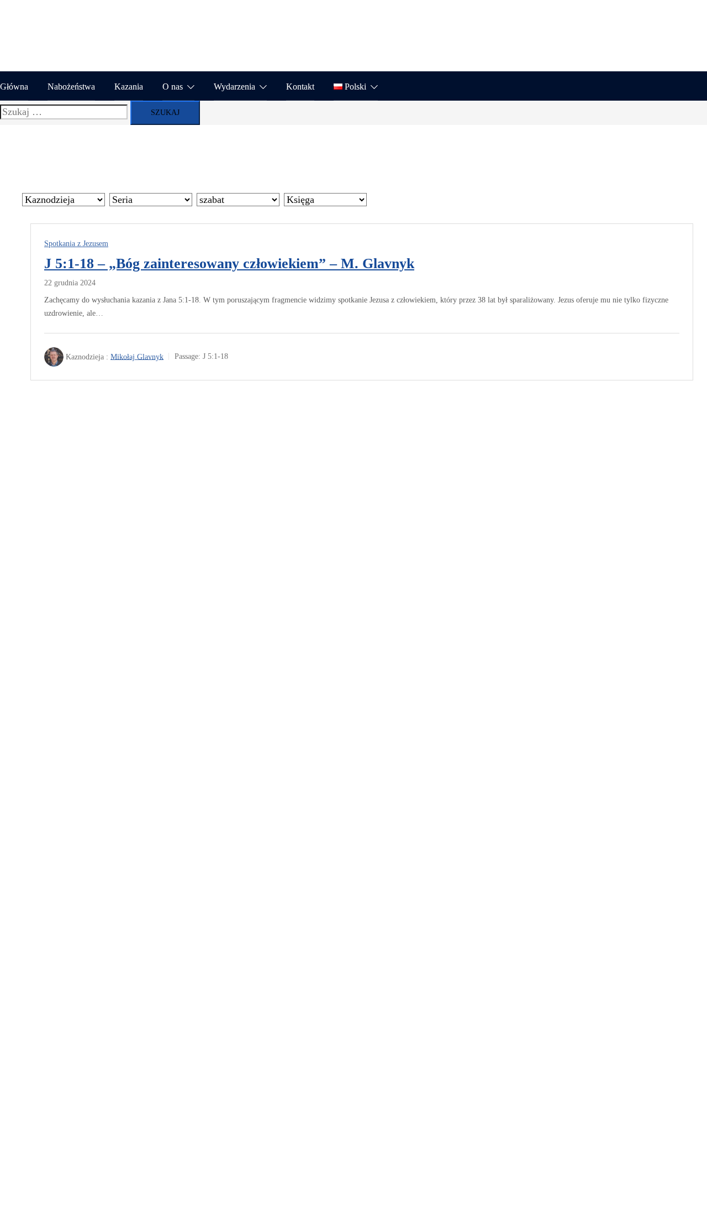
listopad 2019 (79, 798)
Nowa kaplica (80, 467)
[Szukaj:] (64, 111)
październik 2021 (87, 748)
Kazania (128, 86)
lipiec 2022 (74, 697)
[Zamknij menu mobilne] (687, 19)
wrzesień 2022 (81, 664)
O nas (172, 86)
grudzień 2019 (81, 781)
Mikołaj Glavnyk (136, 356)
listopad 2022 (79, 647)
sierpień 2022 (79, 681)
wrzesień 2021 (81, 764)
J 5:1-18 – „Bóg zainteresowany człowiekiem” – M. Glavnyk (229, 263)
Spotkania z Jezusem (76, 243)
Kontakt (300, 86)
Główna (14, 86)
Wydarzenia (234, 86)
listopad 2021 (79, 731)
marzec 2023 (78, 630)
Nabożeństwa (71, 86)
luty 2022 (71, 714)
